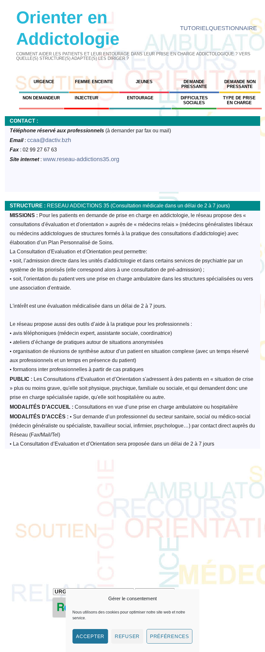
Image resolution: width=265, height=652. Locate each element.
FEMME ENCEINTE (94, 81)
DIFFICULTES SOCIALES (194, 100)
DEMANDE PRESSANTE (194, 84)
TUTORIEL (194, 28)
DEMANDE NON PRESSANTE (240, 84)
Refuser (127, 636)
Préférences (169, 636)
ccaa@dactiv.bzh (49, 140)
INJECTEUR (86, 97)
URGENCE (44, 81)
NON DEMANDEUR (41, 97)
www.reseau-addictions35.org (81, 159)
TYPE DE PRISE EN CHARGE (239, 100)
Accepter (90, 636)
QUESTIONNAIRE (233, 28)
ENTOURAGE (140, 97)
